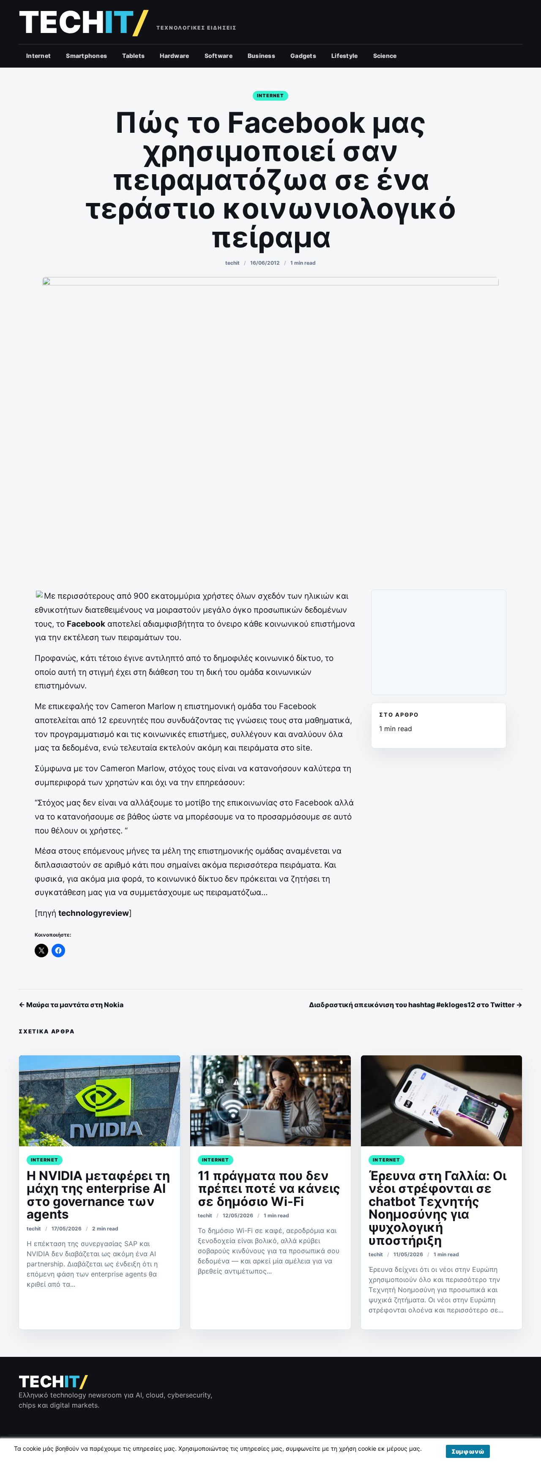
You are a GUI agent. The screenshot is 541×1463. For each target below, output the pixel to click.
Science (385, 55)
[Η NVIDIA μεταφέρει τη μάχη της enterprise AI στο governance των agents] (99, 1100)
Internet (38, 55)
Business (261, 55)
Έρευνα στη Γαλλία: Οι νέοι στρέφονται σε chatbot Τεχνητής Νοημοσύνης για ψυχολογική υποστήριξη (437, 1208)
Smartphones (86, 55)
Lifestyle (344, 55)
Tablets (133, 55)
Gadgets (303, 55)
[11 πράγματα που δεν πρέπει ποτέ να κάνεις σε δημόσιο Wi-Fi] (270, 1100)
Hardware (174, 55)
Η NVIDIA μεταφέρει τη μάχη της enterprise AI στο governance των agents (98, 1195)
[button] (468, 1451)
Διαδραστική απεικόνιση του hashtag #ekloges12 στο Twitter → (415, 1004)
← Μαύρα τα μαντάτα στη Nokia (71, 1004)
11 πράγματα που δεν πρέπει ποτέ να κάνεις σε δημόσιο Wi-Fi (269, 1188)
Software (218, 55)
